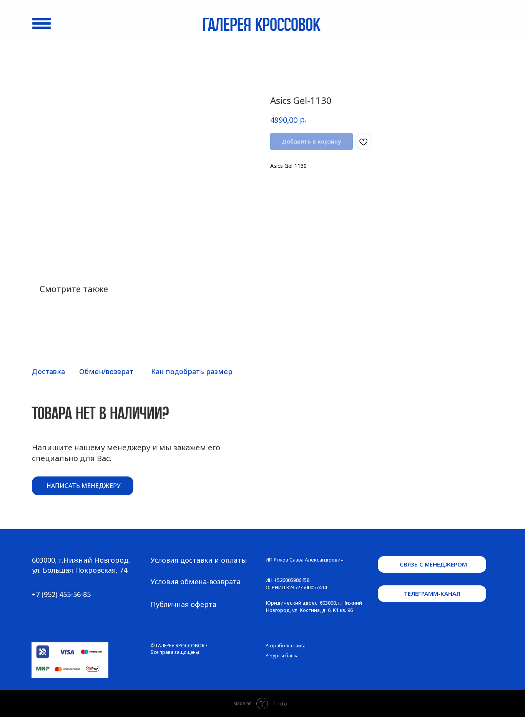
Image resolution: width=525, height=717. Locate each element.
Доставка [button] (48, 371)
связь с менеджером (433, 564)
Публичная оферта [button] (183, 604)
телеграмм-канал (432, 593)
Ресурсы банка (282, 655)
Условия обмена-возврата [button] (196, 581)
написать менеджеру (84, 485)
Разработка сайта (286, 645)
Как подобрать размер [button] (192, 371)
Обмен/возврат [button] (106, 371)
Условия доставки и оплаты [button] (199, 560)
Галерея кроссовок (261, 26)
